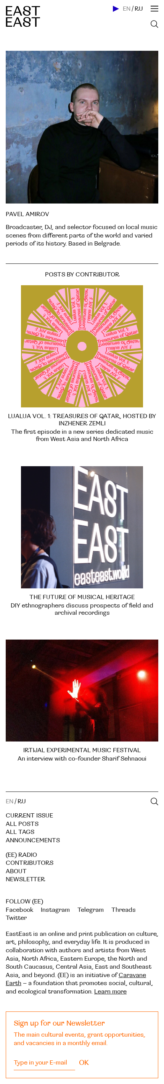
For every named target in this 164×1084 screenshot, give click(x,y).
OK (84, 1062)
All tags (20, 832)
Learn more (110, 991)
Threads (123, 909)
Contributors (29, 862)
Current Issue (29, 815)
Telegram (90, 909)
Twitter (16, 917)
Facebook (19, 909)
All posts (22, 824)
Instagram (55, 909)
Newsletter (25, 879)
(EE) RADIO (21, 854)
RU (139, 8)
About (16, 871)
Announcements (33, 840)
